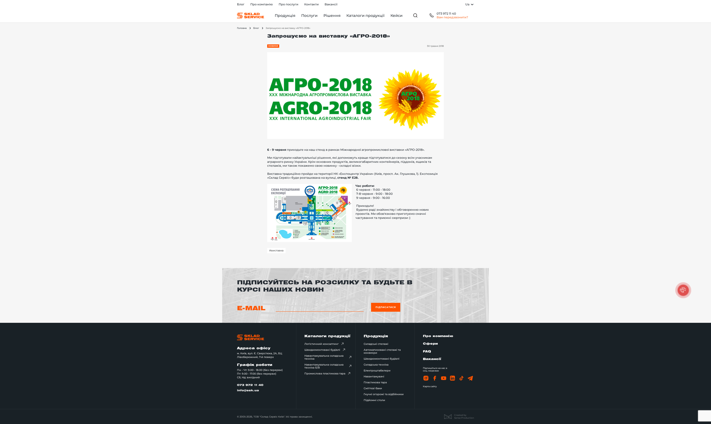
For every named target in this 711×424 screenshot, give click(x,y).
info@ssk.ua (248, 390)
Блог (240, 4)
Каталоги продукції (365, 15)
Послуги (309, 15)
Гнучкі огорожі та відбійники (384, 394)
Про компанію (261, 4)
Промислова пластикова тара (324, 373)
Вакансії (331, 4)
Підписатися (385, 307)
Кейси (396, 15)
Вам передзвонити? (452, 17)
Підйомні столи (374, 400)
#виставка (276, 250)
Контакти (311, 4)
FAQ (427, 351)
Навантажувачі (374, 376)
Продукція (285, 15)
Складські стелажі (376, 343)
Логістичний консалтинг (321, 343)
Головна (242, 28)
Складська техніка (376, 364)
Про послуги (288, 4)
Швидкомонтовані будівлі (322, 349)
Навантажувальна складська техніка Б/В (323, 366)
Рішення (332, 15)
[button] (683, 290)
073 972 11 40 (446, 13)
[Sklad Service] (250, 15)
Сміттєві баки (373, 388)
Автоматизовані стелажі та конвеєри (382, 351)
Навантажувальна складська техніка (323, 357)
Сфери (430, 343)
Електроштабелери (377, 370)
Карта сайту (430, 386)
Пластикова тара (375, 382)
